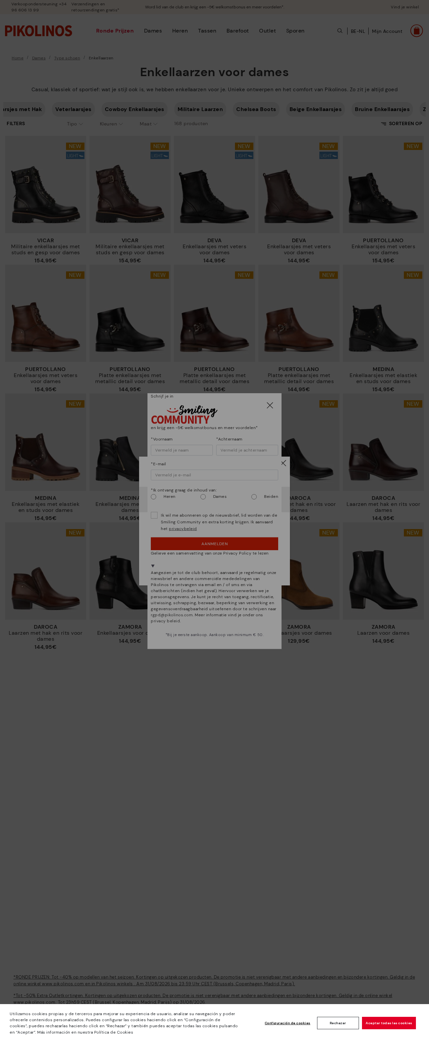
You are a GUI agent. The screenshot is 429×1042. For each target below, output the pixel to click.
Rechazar (338, 1023)
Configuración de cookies (287, 1023)
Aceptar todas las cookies (389, 1023)
